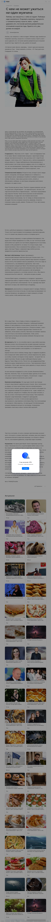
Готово (25, 468)
